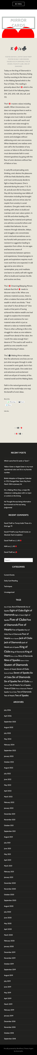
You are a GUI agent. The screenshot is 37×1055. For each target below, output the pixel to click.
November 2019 (9, 958)
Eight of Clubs (17, 610)
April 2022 (7, 791)
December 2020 (10, 883)
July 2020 (7, 912)
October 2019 (9, 964)
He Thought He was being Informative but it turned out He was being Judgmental (17, 505)
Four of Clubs (18, 64)
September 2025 (10, 722)
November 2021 (9, 820)
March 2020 (8, 935)
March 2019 (8, 1004)
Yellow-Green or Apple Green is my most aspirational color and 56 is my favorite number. (18, 470)
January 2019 (8, 1016)
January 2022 (8, 808)
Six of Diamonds (21, 677)
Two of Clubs (13, 692)
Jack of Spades (14, 647)
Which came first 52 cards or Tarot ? (16, 461)
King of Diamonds (18, 652)
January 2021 (8, 877)
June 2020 (8, 918)
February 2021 (9, 872)
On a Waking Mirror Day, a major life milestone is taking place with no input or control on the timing (17, 493)
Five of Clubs (18, 619)
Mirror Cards (18, 23)
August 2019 (8, 975)
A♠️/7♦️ (19, 428)
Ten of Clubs (23, 681)
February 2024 (9, 745)
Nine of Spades (12, 660)
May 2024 (7, 739)
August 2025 (8, 727)
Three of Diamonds (21, 688)
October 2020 (9, 895)
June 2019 (7, 987)
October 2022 (9, 762)
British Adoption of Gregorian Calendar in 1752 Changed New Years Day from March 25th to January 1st (17, 481)
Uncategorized (9, 592)
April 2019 (7, 998)
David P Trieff (9, 532)
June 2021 (7, 849)
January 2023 (8, 756)
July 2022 (7, 774)
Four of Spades (15, 638)
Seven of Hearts (8, 673)
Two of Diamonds (24, 692)
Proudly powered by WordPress (13, 1048)
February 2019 (9, 1010)
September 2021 (10, 831)
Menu (19, 4)
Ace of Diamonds (18, 61)
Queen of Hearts (10, 669)
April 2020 (8, 929)
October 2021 (9, 825)
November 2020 (10, 889)
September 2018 (10, 1039)
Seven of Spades (22, 672)
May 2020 (7, 923)
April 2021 (7, 860)
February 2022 (9, 802)
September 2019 (10, 970)
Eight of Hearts (19, 615)
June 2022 (7, 779)
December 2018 (9, 1021)
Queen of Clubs (24, 660)
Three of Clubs (9, 688)
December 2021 (9, 814)
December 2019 (9, 952)
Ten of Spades (25, 685)
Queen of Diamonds (16, 664)
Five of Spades (18, 630)
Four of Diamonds (15, 634)
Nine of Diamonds (25, 656)
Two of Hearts (9, 695)
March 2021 (8, 866)
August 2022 (8, 768)
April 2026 (8, 716)
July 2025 (7, 733)
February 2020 (9, 941)
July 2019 (7, 981)
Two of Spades (22, 695)
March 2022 (8, 797)
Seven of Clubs (23, 669)
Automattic (19, 1051)
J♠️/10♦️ (18, 541)
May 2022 (7, 785)
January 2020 (9, 946)
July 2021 (7, 843)
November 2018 (10, 1027)
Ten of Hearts (14, 685)
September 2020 (10, 900)
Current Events (9, 575)
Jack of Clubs (25, 638)
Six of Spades (10, 681)
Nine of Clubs (14, 656)
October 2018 (9, 1033)
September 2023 (10, 750)
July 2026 (7, 710)
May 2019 (7, 993)
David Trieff (27, 57)
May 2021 (7, 854)
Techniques (8, 586)
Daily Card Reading (22, 59)
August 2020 (8, 906)
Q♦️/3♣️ (17, 434)
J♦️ (16, 552)
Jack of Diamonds (13, 642)
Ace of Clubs (8, 607)
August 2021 (8, 837)
